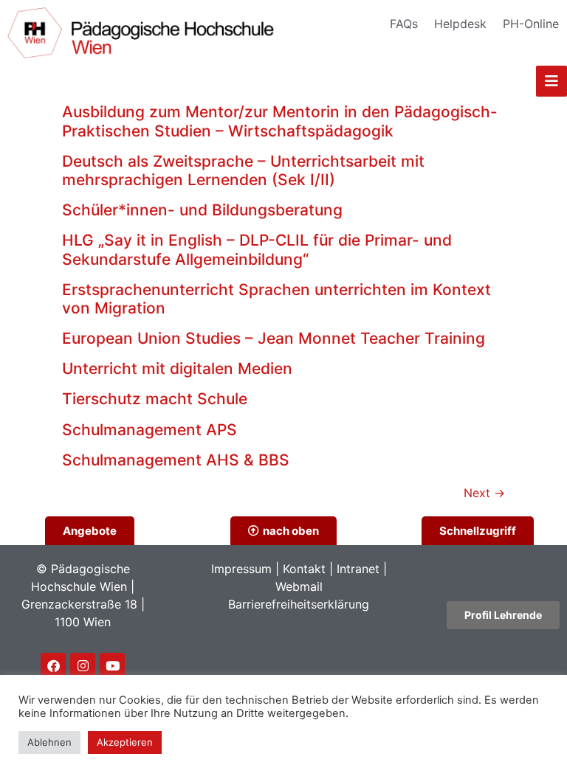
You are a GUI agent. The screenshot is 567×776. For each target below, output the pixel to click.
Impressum (241, 568)
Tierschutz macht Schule (154, 398)
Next (484, 492)
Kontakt (304, 568)
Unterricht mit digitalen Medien (177, 368)
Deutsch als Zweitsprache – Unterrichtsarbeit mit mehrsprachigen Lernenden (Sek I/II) (243, 170)
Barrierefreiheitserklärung (298, 604)
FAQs (404, 23)
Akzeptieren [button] (125, 742)
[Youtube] (112, 665)
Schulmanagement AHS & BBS (175, 460)
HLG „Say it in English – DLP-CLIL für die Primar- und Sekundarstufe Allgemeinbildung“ (257, 249)
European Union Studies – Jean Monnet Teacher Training (273, 338)
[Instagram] (82, 665)
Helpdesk (460, 23)
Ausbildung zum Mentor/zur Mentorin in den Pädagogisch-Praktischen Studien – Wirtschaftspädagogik (280, 121)
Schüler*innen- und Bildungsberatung (202, 210)
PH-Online (531, 23)
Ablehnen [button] (49, 742)
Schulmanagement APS (149, 429)
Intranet (358, 568)
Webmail (299, 586)
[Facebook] (53, 665)
